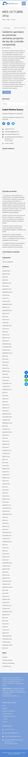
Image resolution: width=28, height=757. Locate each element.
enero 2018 (5, 380)
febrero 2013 (6, 477)
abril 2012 (5, 493)
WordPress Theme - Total (17, 753)
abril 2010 (5, 550)
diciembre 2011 (6, 505)
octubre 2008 (6, 584)
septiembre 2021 (7, 310)
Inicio (3, 705)
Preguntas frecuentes (9, 716)
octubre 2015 (6, 429)
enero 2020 (5, 341)
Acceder (4, 657)
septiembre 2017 (7, 389)
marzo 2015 (5, 441)
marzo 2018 (5, 377)
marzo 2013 (5, 474)
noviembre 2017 (7, 383)
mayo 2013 (5, 471)
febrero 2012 (6, 499)
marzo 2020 (5, 334)
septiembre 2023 (7, 292)
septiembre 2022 (7, 304)
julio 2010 (5, 544)
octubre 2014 (6, 453)
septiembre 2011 (7, 514)
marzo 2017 (5, 404)
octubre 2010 (6, 538)
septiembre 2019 (7, 353)
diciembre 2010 (6, 532)
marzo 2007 (5, 630)
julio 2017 (5, 392)
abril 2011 (5, 520)
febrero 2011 (5, 526)
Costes (5, 719)
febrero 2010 (6, 557)
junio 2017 (5, 395)
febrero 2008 (6, 599)
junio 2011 (5, 517)
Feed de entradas (7, 660)
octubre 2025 (6, 271)
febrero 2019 (6, 371)
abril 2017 (5, 401)
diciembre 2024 (6, 283)
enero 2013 (5, 481)
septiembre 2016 (7, 423)
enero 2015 (5, 447)
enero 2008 (5, 602)
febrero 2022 (6, 307)
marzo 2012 (5, 496)
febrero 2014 (6, 468)
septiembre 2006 (7, 645)
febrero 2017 (6, 407)
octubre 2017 (6, 386)
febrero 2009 (6, 578)
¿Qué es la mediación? (8, 711)
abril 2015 (5, 438)
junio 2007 (5, 620)
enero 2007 (5, 633)
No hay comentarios (20, 27)
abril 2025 (5, 280)
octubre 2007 (6, 608)
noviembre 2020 (7, 325)
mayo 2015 (5, 435)
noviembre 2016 (7, 417)
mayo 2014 (5, 465)
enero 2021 (5, 322)
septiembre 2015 (7, 432)
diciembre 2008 (6, 581)
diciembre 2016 (6, 414)
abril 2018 (5, 374)
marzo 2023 (5, 295)
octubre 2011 (6, 511)
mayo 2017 (5, 398)
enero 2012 (5, 502)
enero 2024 (5, 286)
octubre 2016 (6, 420)
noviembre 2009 (7, 563)
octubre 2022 (6, 301)
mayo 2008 (5, 596)
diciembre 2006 (6, 636)
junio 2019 (5, 359)
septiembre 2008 (7, 587)
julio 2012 (5, 487)
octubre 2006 (6, 642)
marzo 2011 (5, 523)
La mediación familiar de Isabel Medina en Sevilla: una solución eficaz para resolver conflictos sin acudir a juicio (13, 245)
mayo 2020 (5, 328)
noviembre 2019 (7, 347)
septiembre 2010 (7, 541)
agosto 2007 (6, 614)
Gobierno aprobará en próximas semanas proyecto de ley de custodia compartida (12, 38)
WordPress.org (6, 666)
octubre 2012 (6, 484)
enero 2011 (5, 529)
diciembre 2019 (6, 344)
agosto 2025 (6, 274)
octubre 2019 (6, 350)
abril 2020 (5, 331)
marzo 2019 (5, 368)
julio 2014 (5, 459)
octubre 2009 (6, 566)
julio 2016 (5, 426)
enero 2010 (5, 560)
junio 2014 (5, 462)
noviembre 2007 (7, 605)
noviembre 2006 (7, 639)
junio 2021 (5, 316)
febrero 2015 (6, 444)
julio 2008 (5, 590)
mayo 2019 (5, 362)
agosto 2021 (5, 313)
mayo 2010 (5, 547)
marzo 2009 (5, 575)
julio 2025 (5, 277)
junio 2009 (5, 572)
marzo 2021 (5, 319)
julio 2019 (5, 356)
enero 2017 (5, 411)
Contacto (5, 721)
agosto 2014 (6, 456)
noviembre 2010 (7, 535)
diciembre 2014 (6, 450)
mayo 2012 (5, 490)
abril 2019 (5, 365)
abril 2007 (5, 627)
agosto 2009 (6, 569)
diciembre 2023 (6, 289)
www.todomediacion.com (11, 696)
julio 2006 (5, 648)
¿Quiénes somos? (7, 713)
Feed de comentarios (8, 663)
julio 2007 (5, 617)
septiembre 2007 (7, 611)
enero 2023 (5, 298)
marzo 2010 (5, 554)
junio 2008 (5, 593)
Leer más (6, 92)
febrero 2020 (6, 338)
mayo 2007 (5, 623)
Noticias (4, 708)
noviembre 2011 (6, 508)
